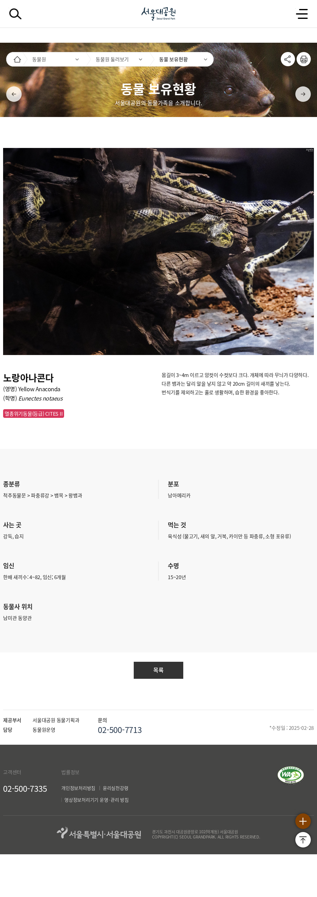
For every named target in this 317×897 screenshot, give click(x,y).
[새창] (291, 783)
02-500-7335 (25, 788)
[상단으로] (303, 839)
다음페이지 (303, 94)
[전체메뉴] (302, 14)
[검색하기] (15, 14)
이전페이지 (14, 94)
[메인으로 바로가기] (17, 59)
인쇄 (301, 55)
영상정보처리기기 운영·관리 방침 (96, 799)
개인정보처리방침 (78, 788)
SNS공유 (288, 59)
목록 (158, 670)
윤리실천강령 (115, 788)
